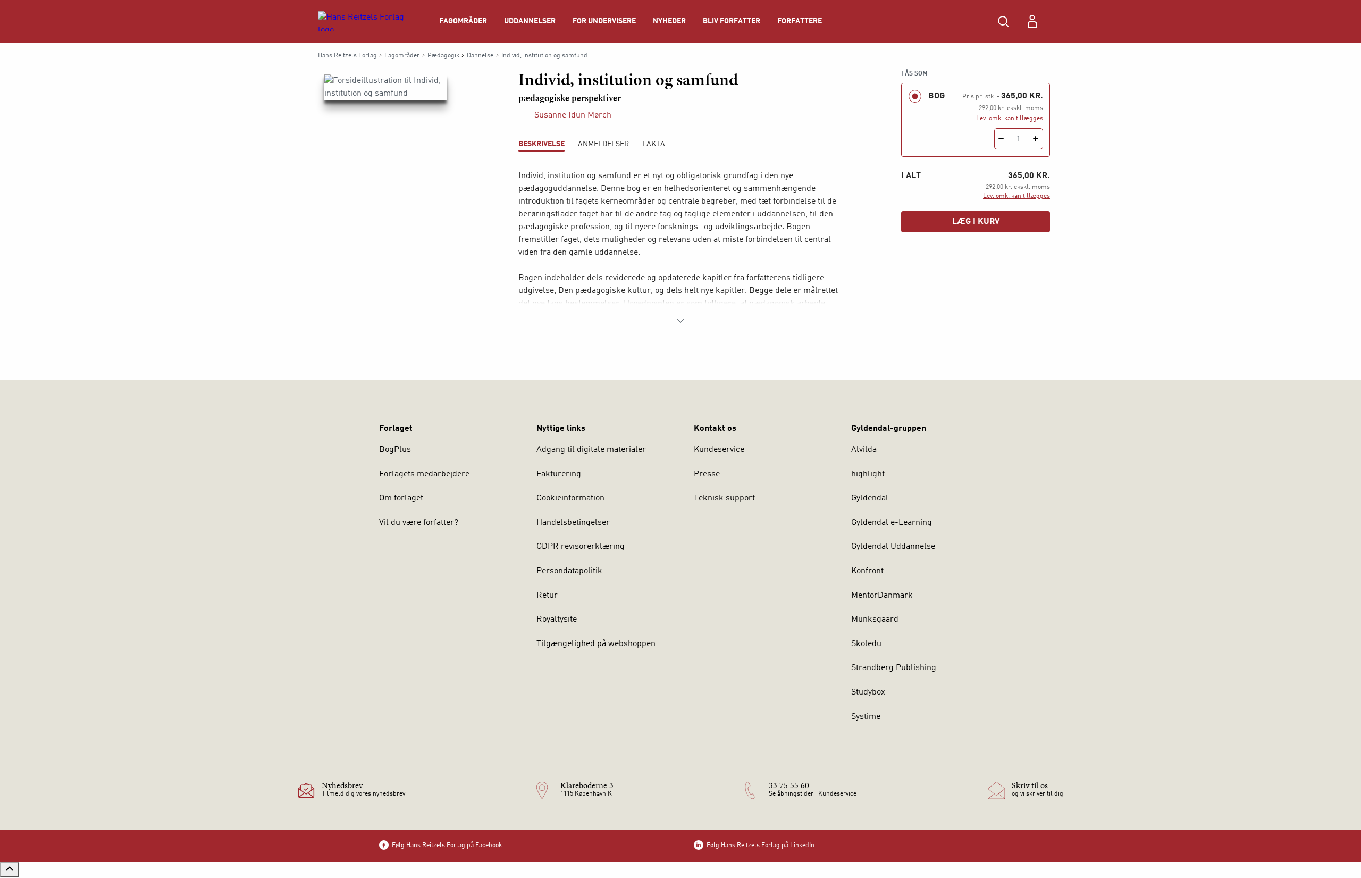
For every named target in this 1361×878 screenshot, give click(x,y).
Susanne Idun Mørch (572, 115)
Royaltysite (556, 619)
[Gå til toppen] (9, 869)
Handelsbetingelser (573, 523)
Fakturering (558, 474)
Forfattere (799, 21)
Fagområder (463, 21)
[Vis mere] (680, 320)
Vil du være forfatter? (418, 523)
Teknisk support (724, 498)
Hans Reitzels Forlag (347, 56)
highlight (868, 474)
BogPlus (395, 450)
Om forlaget (401, 498)
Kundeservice (719, 450)
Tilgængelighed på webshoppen (596, 644)
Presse (707, 474)
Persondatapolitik (569, 571)
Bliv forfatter (731, 21)
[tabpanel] (680, 248)
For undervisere (604, 21)
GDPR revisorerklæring (580, 546)
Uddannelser (530, 21)
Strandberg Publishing (893, 668)
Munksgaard (874, 619)
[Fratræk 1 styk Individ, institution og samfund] (1001, 139)
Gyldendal (869, 498)
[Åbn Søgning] (1003, 21)
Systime (865, 717)
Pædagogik (443, 56)
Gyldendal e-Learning (891, 523)
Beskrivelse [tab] (541, 144)
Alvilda (864, 450)
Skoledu (866, 644)
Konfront (867, 571)
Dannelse (480, 56)
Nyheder (669, 21)
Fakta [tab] (653, 144)
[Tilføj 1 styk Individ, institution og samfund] (1036, 139)
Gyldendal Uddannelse (893, 546)
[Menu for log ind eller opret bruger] (1032, 21)
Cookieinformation (570, 498)
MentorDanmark (882, 595)
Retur (547, 595)
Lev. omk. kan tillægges (1009, 118)
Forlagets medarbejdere (424, 474)
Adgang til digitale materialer (591, 450)
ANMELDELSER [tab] (603, 144)
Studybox (868, 692)
